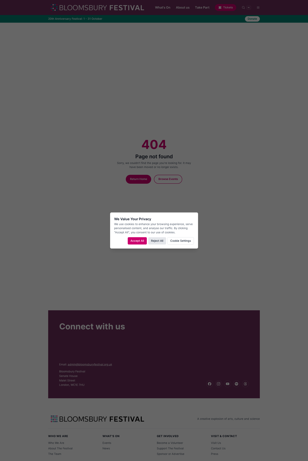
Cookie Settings (180, 240)
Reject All (157, 240)
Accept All (137, 240)
